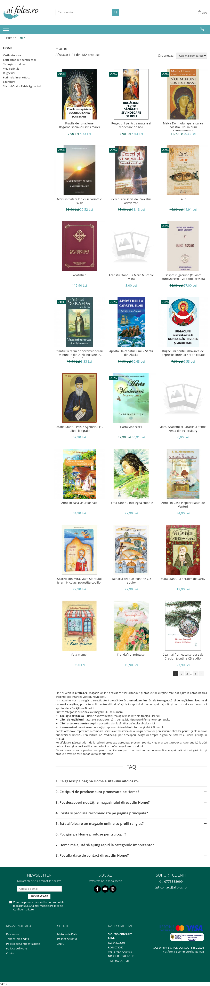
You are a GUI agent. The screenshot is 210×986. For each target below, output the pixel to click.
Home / (11, 38)
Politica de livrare (16, 948)
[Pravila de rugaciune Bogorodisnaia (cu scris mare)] (79, 94)
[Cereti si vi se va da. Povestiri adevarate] (131, 170)
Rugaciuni (9, 73)
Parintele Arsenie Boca (16, 77)
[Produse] (6, 30)
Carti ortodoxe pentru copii (19, 60)
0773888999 (173, 881)
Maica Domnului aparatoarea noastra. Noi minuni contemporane (183, 126)
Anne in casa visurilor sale (79, 503)
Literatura (9, 82)
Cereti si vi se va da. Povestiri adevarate (131, 201)
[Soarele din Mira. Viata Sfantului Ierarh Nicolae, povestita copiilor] (79, 550)
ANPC (60, 944)
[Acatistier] (79, 246)
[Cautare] (115, 12)
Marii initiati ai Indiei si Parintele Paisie (79, 201)
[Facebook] (97, 889)
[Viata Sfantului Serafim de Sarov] (183, 550)
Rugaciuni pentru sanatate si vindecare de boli (131, 125)
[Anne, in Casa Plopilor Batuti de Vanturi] (183, 474)
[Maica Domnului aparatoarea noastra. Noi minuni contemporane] (183, 94)
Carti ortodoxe (12, 55)
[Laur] (183, 170)
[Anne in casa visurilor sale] (79, 474)
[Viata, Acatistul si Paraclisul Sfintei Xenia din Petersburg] (183, 398)
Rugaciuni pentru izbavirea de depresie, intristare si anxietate (183, 353)
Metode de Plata (67, 934)
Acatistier (79, 275)
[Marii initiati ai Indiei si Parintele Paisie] (79, 170)
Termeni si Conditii (17, 939)
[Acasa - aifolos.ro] (23, 12)
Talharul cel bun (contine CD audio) (131, 580)
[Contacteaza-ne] (202, 29)
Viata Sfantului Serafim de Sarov (183, 579)
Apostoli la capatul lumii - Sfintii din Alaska (131, 353)
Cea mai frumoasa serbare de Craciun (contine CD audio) (183, 656)
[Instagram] (112, 889)
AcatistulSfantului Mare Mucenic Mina (131, 277)
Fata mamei (79, 654)
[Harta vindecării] (131, 398)
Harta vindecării (131, 427)
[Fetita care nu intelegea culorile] (131, 474)
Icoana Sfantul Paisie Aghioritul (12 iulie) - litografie (79, 428)
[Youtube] (105, 889)
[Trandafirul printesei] (131, 626)
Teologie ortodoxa (14, 64)
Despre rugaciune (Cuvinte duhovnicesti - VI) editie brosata (183, 277)
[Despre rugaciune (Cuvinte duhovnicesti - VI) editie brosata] (183, 246)
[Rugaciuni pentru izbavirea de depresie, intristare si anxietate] (183, 322)
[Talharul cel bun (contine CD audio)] (131, 550)
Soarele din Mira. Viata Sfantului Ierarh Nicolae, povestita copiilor (79, 580)
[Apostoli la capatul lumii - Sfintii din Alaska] (131, 322)
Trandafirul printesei (131, 654)
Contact (11, 953)
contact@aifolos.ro (173, 887)
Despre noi (12, 934)
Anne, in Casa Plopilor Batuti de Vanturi (183, 504)
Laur (183, 199)
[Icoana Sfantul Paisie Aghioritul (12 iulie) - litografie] (79, 398)
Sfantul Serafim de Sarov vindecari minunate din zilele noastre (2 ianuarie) (79, 353)
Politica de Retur (67, 939)
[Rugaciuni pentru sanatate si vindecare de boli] (131, 94)
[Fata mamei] (79, 626)
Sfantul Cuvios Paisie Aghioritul (22, 86)
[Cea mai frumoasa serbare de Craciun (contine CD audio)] (183, 626)
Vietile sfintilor (12, 68)
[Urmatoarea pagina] (201, 673)
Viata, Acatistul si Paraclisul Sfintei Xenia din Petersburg (183, 428)
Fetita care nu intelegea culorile (131, 503)
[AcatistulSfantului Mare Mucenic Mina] (131, 246)
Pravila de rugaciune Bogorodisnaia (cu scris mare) (79, 125)
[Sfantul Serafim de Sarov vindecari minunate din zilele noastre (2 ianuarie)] (79, 322)
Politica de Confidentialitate (23, 944)
